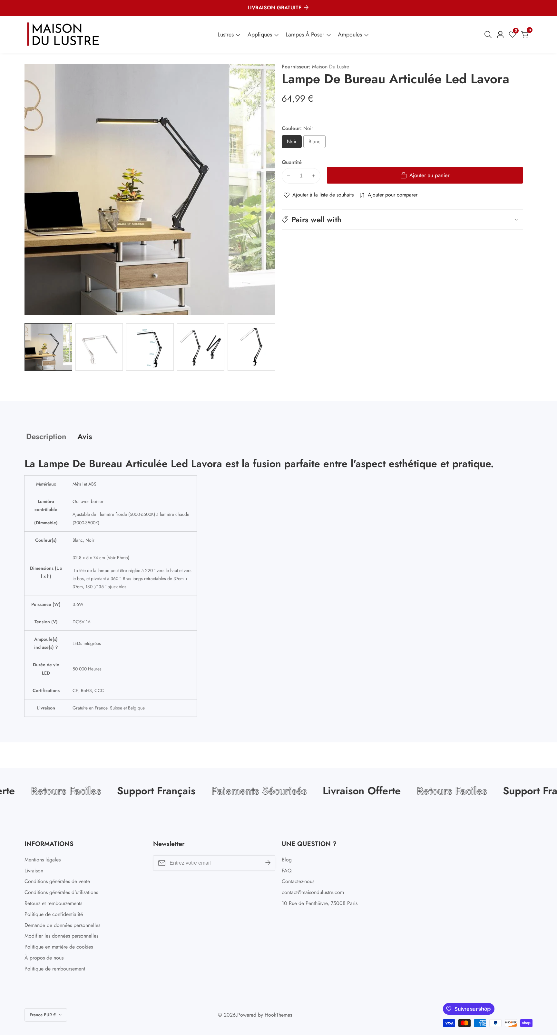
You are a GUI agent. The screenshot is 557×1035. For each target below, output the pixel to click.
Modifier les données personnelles (61, 936)
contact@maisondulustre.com (313, 892)
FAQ (287, 870)
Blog (287, 859)
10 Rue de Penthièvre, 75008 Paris (319, 903)
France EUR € (43, 1015)
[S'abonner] (268, 863)
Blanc (317, 143)
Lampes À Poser (305, 34)
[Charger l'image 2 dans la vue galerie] (99, 347)
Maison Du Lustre (330, 66)
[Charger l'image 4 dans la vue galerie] (201, 347)
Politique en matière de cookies (58, 946)
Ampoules (350, 34)
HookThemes (278, 1015)
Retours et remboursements (53, 903)
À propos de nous (44, 957)
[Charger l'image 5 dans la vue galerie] (251, 347)
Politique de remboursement (54, 968)
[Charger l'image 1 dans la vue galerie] (48, 347)
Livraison (33, 870)
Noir (294, 143)
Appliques (260, 34)
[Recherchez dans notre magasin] (489, 34)
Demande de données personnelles (62, 925)
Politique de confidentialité (53, 914)
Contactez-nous (298, 881)
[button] (402, 219)
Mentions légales (42, 859)
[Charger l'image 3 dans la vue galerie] (150, 347)
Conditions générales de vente (57, 881)
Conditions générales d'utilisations (61, 892)
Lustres (226, 34)
